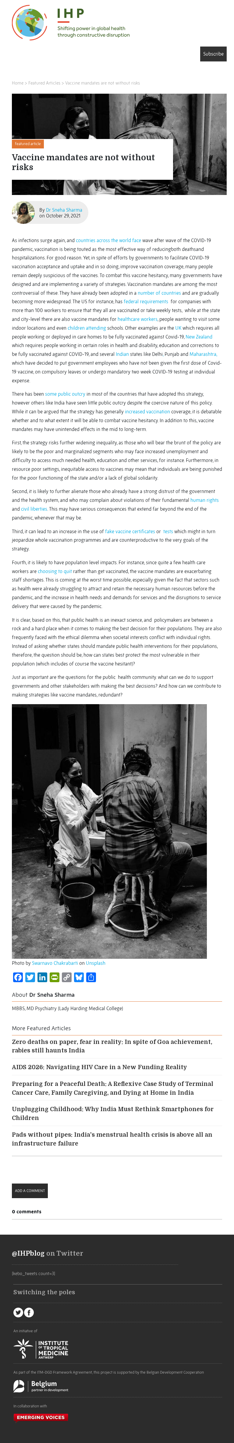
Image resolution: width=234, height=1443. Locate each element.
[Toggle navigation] (20, 55)
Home (17, 83)
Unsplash (95, 963)
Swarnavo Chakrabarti (55, 963)
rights (213, 500)
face (136, 240)
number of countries (159, 293)
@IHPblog (28, 1253)
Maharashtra (203, 354)
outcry (78, 394)
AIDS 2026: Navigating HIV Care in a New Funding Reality (99, 1067)
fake (109, 531)
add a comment (30, 1190)
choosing (47, 571)
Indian (122, 354)
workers (149, 319)
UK (178, 328)
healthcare (129, 319)
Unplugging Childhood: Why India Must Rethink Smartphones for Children (113, 1113)
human (197, 500)
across (103, 240)
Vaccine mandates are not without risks (102, 83)
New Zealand (199, 337)
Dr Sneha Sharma (64, 210)
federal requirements (146, 301)
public (64, 394)
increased (135, 412)
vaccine (123, 531)
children (76, 328)
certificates (143, 531)
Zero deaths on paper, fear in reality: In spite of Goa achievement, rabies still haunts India (112, 1046)
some (51, 394)
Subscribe (213, 54)
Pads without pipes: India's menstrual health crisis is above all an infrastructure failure (112, 1139)
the (114, 240)
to (60, 571)
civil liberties (34, 509)
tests (168, 531)
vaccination (158, 412)
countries (85, 240)
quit (68, 571)
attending (96, 328)
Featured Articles (44, 83)
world (125, 240)
